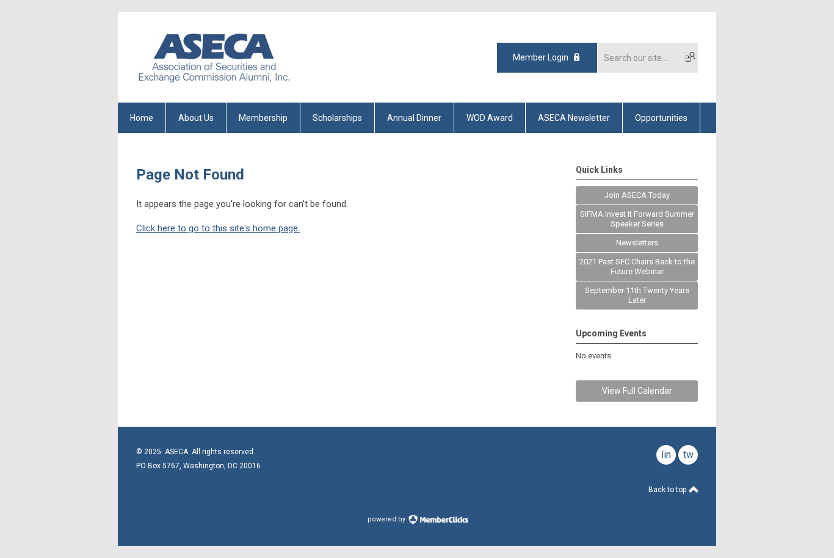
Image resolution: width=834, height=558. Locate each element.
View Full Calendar (637, 391)
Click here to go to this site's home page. (218, 228)
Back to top (668, 489)
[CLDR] (213, 81)
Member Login (540, 57)
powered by (387, 519)
